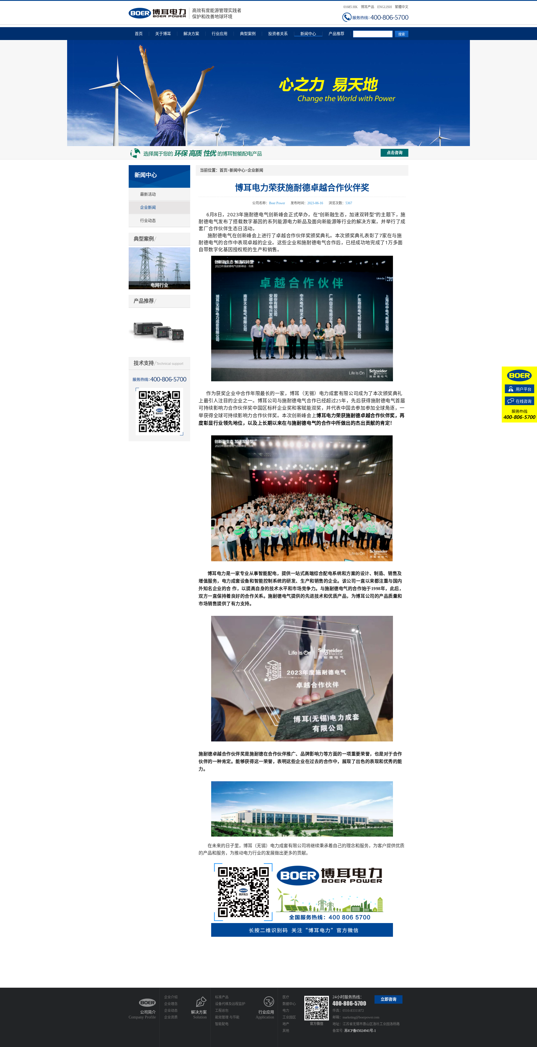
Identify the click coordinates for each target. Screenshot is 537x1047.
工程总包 (222, 1011)
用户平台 (523, 389)
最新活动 (148, 194)
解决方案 (191, 34)
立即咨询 (388, 999)
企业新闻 (148, 207)
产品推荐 (336, 34)
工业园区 (289, 1017)
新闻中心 (308, 34)
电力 (285, 1011)
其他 (285, 1031)
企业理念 (171, 1004)
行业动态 (148, 221)
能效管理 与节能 (227, 1017)
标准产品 (222, 997)
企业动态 (171, 1011)
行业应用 (219, 34)
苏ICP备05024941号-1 (360, 1031)
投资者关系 (278, 34)
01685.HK (350, 7)
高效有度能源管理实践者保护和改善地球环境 (216, 13)
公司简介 (148, 1012)
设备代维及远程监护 (230, 1004)
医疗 (285, 997)
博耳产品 (367, 7)
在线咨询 (523, 401)
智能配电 (222, 1024)
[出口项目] (159, 249)
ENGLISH (384, 7)
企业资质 (171, 1017)
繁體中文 (401, 7)
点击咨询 (394, 153)
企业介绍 (171, 997)
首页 (139, 34)
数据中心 (289, 1004)
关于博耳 (163, 34)
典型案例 (248, 34)
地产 (285, 1024)
